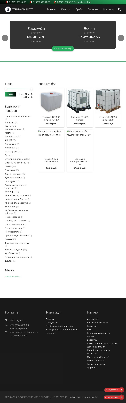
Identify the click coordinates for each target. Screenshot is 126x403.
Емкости (89, 28)
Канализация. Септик (16, 199)
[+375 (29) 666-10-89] (7, 325)
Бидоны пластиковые (16, 163)
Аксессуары (11, 151)
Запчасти (9, 122)
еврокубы (8, 276)
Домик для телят (14, 174)
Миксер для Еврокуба (16, 203)
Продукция (52, 323)
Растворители (12, 232)
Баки (7, 155)
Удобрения (11, 253)
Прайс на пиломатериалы (59, 326)
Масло (8, 133)
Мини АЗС (10, 207)
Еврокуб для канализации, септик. (51, 162)
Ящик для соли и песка (17, 257)
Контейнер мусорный (16, 195)
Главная (50, 319)
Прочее (63, 37)
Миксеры (36, 28)
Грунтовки (10, 170)
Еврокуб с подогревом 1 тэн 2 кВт (79, 162)
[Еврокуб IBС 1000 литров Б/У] (108, 101)
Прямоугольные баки (16, 220)
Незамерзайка (12, 217)
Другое (9, 261)
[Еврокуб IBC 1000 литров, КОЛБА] (51, 101)
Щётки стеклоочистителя (18, 116)
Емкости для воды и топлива (102, 343)
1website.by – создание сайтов (84, 397)
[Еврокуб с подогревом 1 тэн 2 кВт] (80, 143)
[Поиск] (119, 9)
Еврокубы (10, 181)
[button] (5, 38)
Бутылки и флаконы (15, 159)
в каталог (36, 32)
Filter (10, 94)
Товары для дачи (14, 250)
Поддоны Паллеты (14, 224)
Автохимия (10, 144)
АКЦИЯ (8, 140)
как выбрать (16, 276)
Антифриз (10, 148)
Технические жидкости (17, 243)
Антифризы (11, 136)
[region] (63, 38)
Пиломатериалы (13, 228)
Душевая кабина (13, 178)
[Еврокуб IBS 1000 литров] (80, 101)
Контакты (51, 333)
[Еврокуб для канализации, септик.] (51, 143)
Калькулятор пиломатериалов (61, 329)
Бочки (8, 166)
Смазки (9, 239)
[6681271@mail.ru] (7, 320)
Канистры (10, 192)
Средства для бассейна (17, 235)
